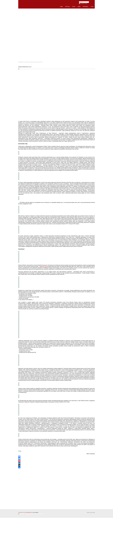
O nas (92, 6)
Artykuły (67, 6)
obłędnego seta (43, 266)
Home (61, 6)
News (79, 6)
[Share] (56, 467)
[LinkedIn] (56, 463)
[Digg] (56, 465)
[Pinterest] (56, 461)
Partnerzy (85, 6)
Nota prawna (35, 512)
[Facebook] (56, 457)
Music (73, 6)
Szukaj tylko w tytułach (83, 3)
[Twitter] (56, 459)
